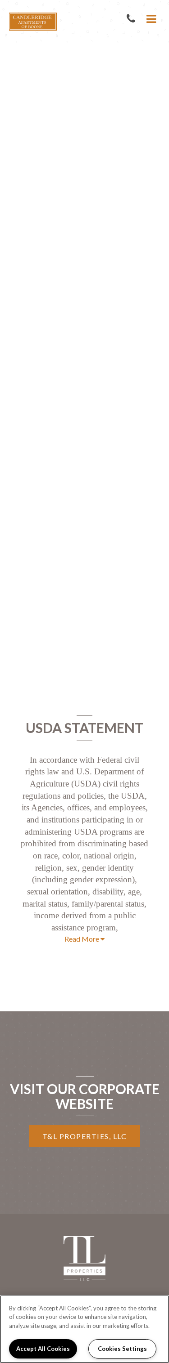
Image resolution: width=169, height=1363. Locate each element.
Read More (82, 938)
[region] (84, 1329)
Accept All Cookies (43, 1348)
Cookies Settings (122, 1348)
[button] (132, 19)
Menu (149, 19)
